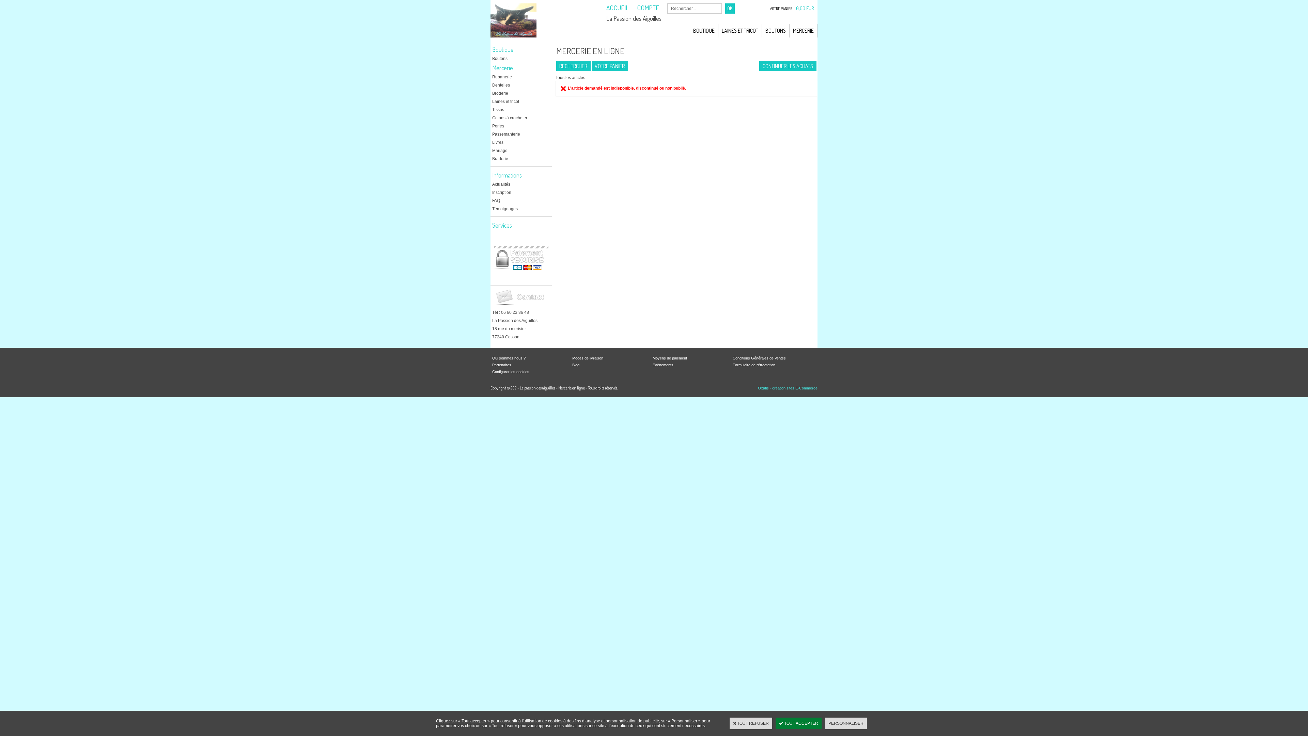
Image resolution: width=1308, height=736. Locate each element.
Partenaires (501, 365)
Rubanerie (502, 77)
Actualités (501, 184)
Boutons (775, 30)
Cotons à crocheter (509, 118)
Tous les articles (570, 77)
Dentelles (501, 85)
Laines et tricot (505, 101)
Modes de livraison (587, 358)
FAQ (496, 200)
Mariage (500, 150)
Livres (497, 142)
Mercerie (803, 30)
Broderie (500, 93)
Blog (575, 365)
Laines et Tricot (740, 30)
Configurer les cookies (510, 372)
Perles (498, 126)
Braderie (500, 158)
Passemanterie (506, 134)
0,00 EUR (805, 8)
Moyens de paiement (670, 358)
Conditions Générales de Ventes (759, 358)
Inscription (501, 192)
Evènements (663, 365)
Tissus (498, 109)
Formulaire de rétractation (754, 365)
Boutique (704, 30)
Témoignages (505, 208)
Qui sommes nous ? (509, 358)
